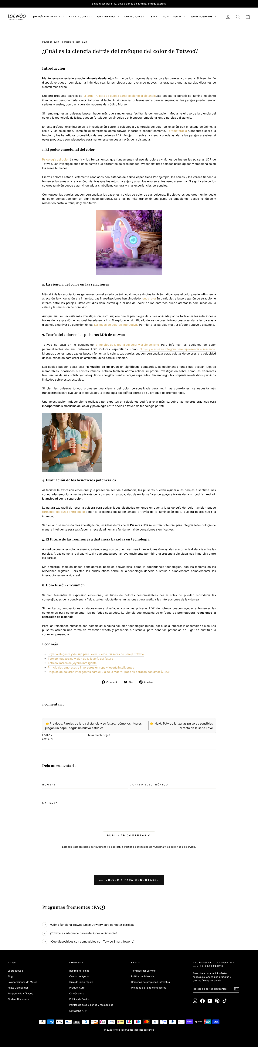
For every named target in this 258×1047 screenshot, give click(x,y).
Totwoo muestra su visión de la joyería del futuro (80, 658)
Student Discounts (18, 999)
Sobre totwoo (15, 970)
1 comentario (67, 41)
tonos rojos (149, 298)
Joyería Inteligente (47, 16)
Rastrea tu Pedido (79, 970)
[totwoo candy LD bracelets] (129, 242)
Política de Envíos (79, 999)
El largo (88, 95)
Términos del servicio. (183, 846)
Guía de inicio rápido (81, 982)
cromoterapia (178, 131)
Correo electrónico (149, 784)
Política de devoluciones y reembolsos (91, 1004)
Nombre (49, 784)
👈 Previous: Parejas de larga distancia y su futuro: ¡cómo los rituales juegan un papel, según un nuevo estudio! (93, 726)
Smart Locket (79, 16)
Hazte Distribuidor (18, 987)
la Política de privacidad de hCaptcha (143, 846)
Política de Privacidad (143, 976)
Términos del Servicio (143, 970)
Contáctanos (76, 993)
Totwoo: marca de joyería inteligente (72, 663)
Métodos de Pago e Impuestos (148, 987)
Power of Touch (50, 41)
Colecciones (133, 16)
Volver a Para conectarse (131, 879)
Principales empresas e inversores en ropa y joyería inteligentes (91, 667)
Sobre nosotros (202, 16)
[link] (17, 16)
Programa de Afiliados (20, 993)
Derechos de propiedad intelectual (150, 982)
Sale (154, 16)
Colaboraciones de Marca (22, 982)
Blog (10, 976)
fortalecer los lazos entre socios (64, 512)
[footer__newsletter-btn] (236, 989)
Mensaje (50, 803)
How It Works (172, 16)
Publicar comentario (129, 835)
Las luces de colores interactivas (116, 324)
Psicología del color (55, 159)
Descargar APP (78, 1010)
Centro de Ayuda (79, 976)
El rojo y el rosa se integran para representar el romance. (178, 349)
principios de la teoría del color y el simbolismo (127, 344)
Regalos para (106, 16)
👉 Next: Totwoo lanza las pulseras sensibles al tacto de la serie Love (181, 726)
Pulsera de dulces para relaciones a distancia (125, 95)
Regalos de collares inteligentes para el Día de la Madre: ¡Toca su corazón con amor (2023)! (109, 672)
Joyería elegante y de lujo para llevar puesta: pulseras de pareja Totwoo (96, 654)
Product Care (76, 987)
